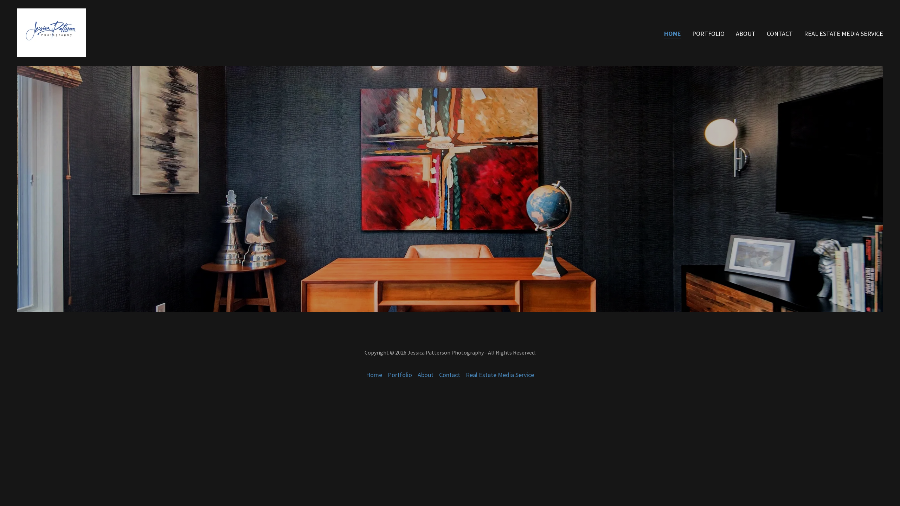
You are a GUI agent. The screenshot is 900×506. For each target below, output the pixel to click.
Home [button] (374, 375)
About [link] (746, 34)
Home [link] (672, 34)
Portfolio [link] (708, 34)
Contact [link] (780, 34)
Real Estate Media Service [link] (843, 34)
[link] (51, 32)
